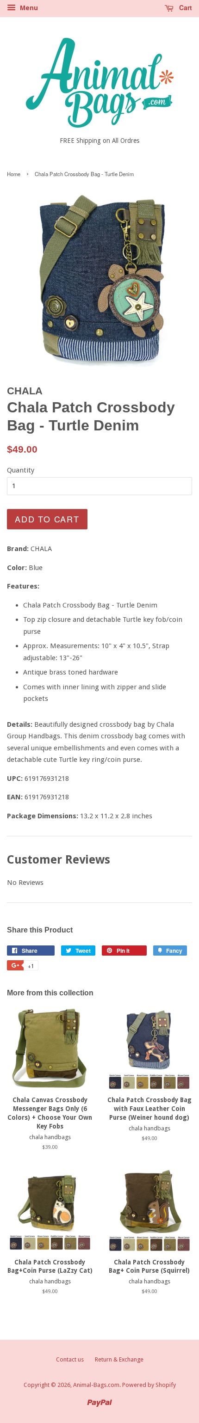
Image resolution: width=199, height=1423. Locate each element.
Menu (28, 8)
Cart (184, 7)
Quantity (20, 470)
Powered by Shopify (149, 1384)
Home (13, 174)
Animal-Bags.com (96, 1384)
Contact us (70, 1359)
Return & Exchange (119, 1359)
